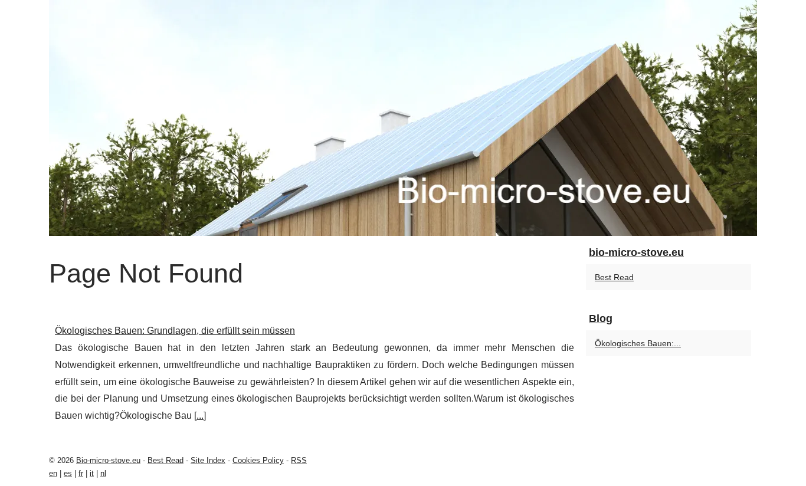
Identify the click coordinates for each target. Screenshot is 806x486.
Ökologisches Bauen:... (638, 343)
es (68, 473)
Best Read (614, 277)
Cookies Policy (258, 460)
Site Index (208, 460)
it (92, 473)
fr (80, 473)
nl (103, 473)
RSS (299, 460)
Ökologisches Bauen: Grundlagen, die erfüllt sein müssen (175, 331)
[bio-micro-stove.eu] (403, 118)
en (53, 473)
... (200, 416)
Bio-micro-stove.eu (108, 460)
